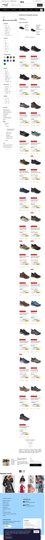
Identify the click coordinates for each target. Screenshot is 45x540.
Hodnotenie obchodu (6, 508)
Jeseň (7, 101)
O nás (4, 510)
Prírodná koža (8, 35)
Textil (7, 25)
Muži (4, 121)
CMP (7, 79)
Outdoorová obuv (9, 127)
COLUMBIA (8, 81)
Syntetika (8, 28)
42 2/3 (32, 68)
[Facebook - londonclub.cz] (21, 2)
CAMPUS (7, 76)
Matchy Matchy (6, 110)
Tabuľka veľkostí (6, 505)
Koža (7, 33)
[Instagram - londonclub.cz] (23, 2)
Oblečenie (7, 123)
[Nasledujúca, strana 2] (30, 446)
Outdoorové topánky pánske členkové (11, 130)
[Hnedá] (14, 57)
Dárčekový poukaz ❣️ (7, 145)
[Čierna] (8, 57)
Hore (31, 443)
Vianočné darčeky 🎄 (7, 147)
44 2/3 (32, 351)
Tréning (7, 88)
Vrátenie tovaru (13, 1)
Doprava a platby (6, 503)
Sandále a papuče (9, 136)
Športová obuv (8, 132)
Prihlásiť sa (35, 465)
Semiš (7, 27)
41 (6, 51)
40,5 (6, 49)
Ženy (4, 119)
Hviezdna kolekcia (7, 117)
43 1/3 (35, 68)
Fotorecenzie (5, 507)
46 (37, 351)
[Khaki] (11, 61)
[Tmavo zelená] (14, 61)
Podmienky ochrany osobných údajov (9, 513)
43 (23, 96)
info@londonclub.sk (30, 528)
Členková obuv (9, 133)
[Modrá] (8, 61)
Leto (7, 99)
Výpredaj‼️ (5, 113)
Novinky (5, 115)
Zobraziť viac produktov (29, 37)
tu (9, 534)
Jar (6, 98)
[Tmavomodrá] (5, 61)
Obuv (6, 124)
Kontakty (4, 515)
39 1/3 (7, 43)
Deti (4, 143)
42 (19, 68)
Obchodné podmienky (7, 512)
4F (6, 70)
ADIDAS (7, 71)
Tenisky (7, 126)
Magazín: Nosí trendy (5, 1)
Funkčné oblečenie (7, 112)
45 (27, 96)
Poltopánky (8, 135)
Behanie (7, 89)
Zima (7, 102)
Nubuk (7, 30)
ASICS (7, 73)
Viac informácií (5, 523)
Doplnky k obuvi (9, 138)
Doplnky (6, 140)
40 (6, 46)
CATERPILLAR (8, 78)
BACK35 (26, 65)
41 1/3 (32, 125)
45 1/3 (35, 351)
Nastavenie (8, 537)
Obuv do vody (8, 91)
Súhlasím (36, 531)
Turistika (7, 92)
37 (6, 40)
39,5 (6, 45)
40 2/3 (7, 48)
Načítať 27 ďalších (30, 440)
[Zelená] (5, 64)
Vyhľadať (40, 5)
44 (24, 68)
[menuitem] (6, 9)
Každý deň (8, 86)
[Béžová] (5, 57)
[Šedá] (11, 57)
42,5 (22, 153)
